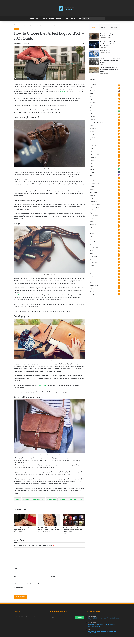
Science (58, 18)
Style (21, 25)
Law (91, 178)
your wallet (42, 385)
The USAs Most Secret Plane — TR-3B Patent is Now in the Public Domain (109, 44)
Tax (91, 279)
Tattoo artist (93, 262)
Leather (63, 499)
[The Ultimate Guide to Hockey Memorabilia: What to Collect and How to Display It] (74, 520)
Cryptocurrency (94, 213)
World (91, 166)
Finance (44, 18)
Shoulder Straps (76, 499)
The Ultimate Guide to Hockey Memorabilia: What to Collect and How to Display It (73, 529)
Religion (92, 259)
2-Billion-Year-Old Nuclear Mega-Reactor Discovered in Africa (109, 69)
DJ (91, 288)
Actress (92, 134)
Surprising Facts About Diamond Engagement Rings (23, 528)
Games (92, 175)
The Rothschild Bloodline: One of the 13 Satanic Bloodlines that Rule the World (110, 60)
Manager (92, 291)
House (92, 99)
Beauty (92, 250)
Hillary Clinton (94, 247)
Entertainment (94, 256)
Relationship (93, 192)
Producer (92, 245)
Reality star (93, 128)
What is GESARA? (105, 50)
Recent (103, 27)
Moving (92, 271)
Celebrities (93, 157)
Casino (92, 160)
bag (18, 499)
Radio (91, 276)
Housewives (93, 201)
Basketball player (95, 207)
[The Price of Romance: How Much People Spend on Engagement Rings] (49, 520)
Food (91, 227)
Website (53, 576)
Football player (94, 183)
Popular (93, 27)
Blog (91, 108)
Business (92, 90)
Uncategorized (94, 154)
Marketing (93, 210)
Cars (91, 151)
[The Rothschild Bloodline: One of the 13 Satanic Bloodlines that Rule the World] (94, 61)
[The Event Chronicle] (67, 8)
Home (32, 18)
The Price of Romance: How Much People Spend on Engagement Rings (49, 528)
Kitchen (92, 268)
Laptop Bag (52, 499)
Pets (91, 198)
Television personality (96, 122)
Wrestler (92, 230)
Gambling (92, 119)
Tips (91, 87)
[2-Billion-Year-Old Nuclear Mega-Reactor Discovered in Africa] (94, 70)
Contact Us (74, 18)
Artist (91, 221)
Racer (91, 274)
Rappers (92, 137)
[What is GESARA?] (94, 53)
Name (16, 568)
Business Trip (38, 499)
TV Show (92, 113)
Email (16, 576)
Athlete (92, 189)
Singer (92, 131)
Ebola (91, 282)
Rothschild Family (95, 204)
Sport (91, 125)
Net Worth (93, 84)
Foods (92, 172)
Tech (91, 111)
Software (92, 239)
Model (92, 233)
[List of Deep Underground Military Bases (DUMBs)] (94, 36)
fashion (92, 236)
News (37, 18)
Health (51, 18)
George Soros (94, 285)
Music (91, 96)
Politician (92, 218)
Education (93, 145)
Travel (92, 169)
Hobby (92, 265)
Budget (26, 499)
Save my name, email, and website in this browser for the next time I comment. (38, 584)
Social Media (93, 224)
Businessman (94, 215)
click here (21, 295)
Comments (114, 27)
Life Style (93, 181)
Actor (91, 140)
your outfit (63, 91)
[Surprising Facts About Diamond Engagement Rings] (25, 520)
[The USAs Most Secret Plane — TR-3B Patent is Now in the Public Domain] (94, 44)
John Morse (18, 43)
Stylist (92, 253)
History (66, 18)
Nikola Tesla (93, 242)
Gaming (92, 186)
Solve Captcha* (18, 587)
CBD (91, 163)
